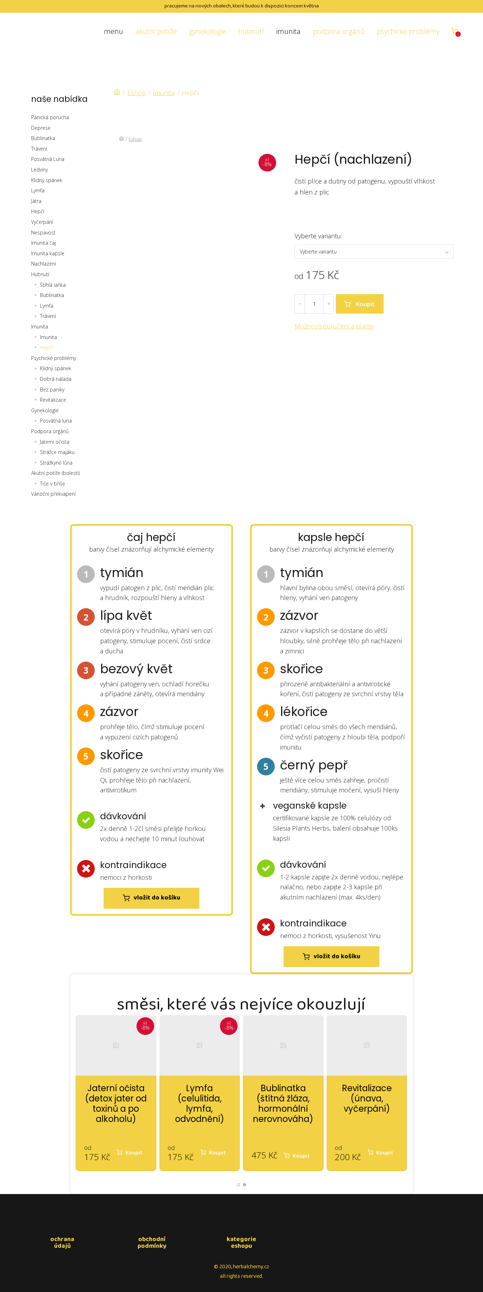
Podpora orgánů (50, 431)
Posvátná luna (56, 420)
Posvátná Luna (47, 159)
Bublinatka (43, 138)
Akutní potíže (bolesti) (55, 473)
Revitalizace (53, 399)
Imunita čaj (43, 242)
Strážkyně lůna (56, 462)
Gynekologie (45, 410)
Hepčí (37, 211)
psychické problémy (408, 31)
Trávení (39, 148)
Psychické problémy (53, 358)
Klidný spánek (46, 180)
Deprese (41, 127)
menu (113, 31)
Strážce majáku (57, 452)
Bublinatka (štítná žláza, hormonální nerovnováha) (283, 1103)
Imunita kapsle (47, 253)
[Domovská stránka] (117, 92)
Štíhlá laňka (53, 284)
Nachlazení (43, 263)
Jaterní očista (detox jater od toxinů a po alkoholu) (116, 1103)
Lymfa (38, 190)
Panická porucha (50, 117)
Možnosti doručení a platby (334, 326)
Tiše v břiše (52, 483)
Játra (36, 201)
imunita (288, 31)
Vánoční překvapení (53, 493)
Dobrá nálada (55, 379)
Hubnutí (40, 274)
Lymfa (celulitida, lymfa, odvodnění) (199, 1103)
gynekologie (207, 31)
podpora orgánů (339, 31)
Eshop (136, 92)
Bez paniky (52, 389)
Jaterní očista (54, 441)
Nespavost (43, 232)
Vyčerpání (42, 222)
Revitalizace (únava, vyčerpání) (367, 1098)
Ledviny (39, 169)
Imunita (39, 326)
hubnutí (251, 31)
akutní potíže (156, 31)
